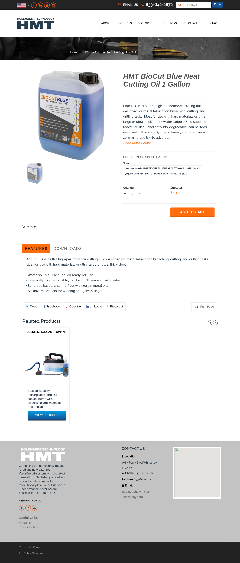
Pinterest (116, 306)
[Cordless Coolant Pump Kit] (46, 364)
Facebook (53, 306)
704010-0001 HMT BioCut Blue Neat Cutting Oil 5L (155, 173)
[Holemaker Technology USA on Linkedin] (40, 5)
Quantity (129, 187)
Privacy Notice (28, 527)
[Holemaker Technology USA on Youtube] (47, 5)
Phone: (129, 473)
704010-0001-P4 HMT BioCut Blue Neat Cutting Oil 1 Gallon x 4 (162, 168)
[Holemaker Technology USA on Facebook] (34, 5)
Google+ (75, 306)
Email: (129, 485)
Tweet (34, 306)
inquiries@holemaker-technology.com (136, 494)
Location (130, 456)
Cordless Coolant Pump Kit (47, 332)
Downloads (67, 248)
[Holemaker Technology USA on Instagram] (53, 5)
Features (36, 248)
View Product (46, 415)
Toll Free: (127, 479)
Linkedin (95, 306)
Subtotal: (176, 187)
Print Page (207, 306)
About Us (25, 523)
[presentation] (35, 173)
